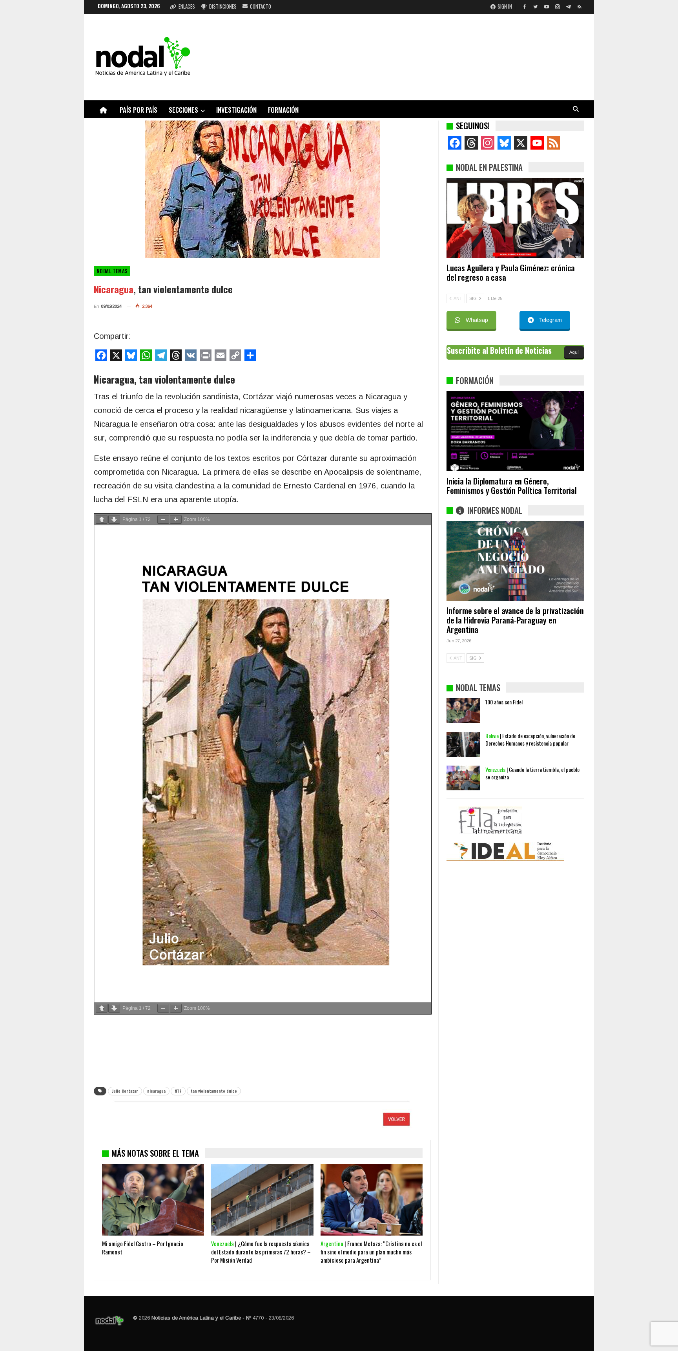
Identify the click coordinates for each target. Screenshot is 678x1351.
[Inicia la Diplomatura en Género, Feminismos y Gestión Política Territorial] (515, 431)
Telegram (550, 320)
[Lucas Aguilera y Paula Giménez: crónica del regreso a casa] (515, 218)
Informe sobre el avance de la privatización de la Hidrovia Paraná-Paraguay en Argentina (515, 619)
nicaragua (156, 1091)
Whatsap (477, 320)
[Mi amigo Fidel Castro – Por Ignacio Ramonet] (153, 1200)
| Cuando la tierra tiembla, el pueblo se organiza (532, 773)
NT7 (178, 1091)
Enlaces (187, 6)
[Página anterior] (102, 519)
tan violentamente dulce (214, 1091)
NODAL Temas (112, 271)
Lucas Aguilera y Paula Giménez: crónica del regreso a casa (511, 272)
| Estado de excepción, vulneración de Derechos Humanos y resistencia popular (530, 739)
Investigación (236, 110)
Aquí (574, 352)
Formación (283, 110)
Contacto (260, 6)
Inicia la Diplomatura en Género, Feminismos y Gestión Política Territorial (512, 485)
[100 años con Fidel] (463, 710)
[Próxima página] (114, 519)
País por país (138, 110)
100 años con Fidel (504, 702)
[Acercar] (176, 519)
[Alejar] (163, 519)
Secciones (183, 110)
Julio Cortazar (125, 1091)
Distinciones (223, 6)
